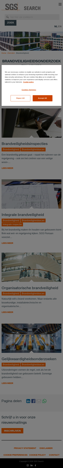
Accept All (42, 98)
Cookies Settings (29, 90)
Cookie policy (28, 82)
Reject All (20, 98)
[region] (32, 85)
